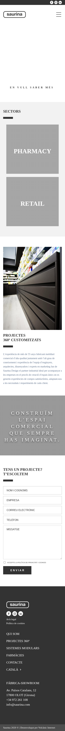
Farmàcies (15, 655)
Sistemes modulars (22, 648)
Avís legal (11, 619)
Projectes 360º (18, 641)
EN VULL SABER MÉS (32, 87)
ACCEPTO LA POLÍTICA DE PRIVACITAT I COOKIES (26, 562)
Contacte (14, 662)
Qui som (12, 634)
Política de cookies (15, 623)
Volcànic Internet (46, 727)
